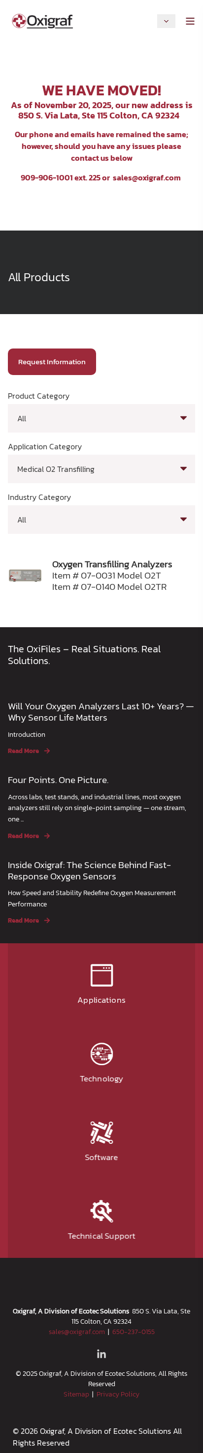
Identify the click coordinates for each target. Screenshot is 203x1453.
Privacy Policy (118, 1394)
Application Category (45, 446)
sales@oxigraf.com (147, 177)
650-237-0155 (133, 1332)
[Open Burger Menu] (190, 21)
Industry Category (39, 497)
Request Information (52, 361)
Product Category (38, 396)
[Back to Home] (42, 20)
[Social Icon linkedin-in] (101, 1354)
